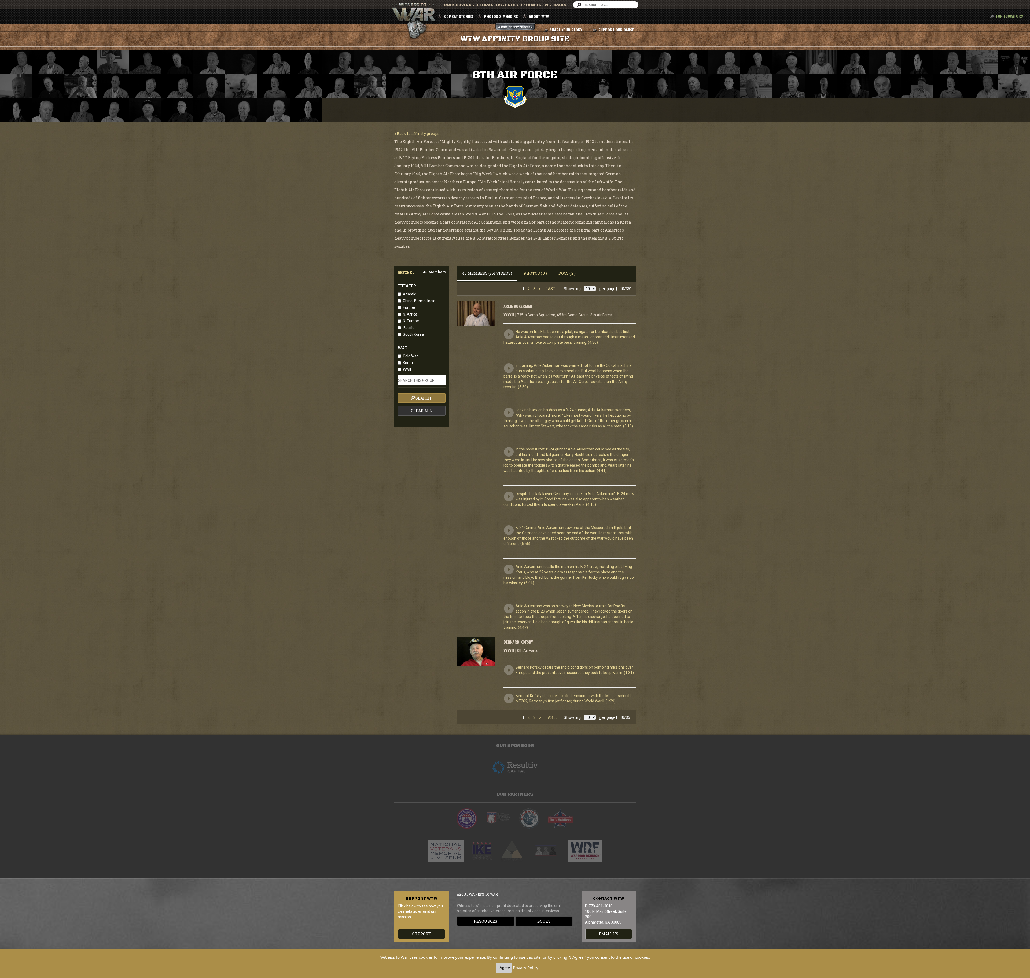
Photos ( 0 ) (535, 273)
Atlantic (409, 294)
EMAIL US (608, 933)
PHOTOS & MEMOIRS (501, 16)
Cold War (410, 356)
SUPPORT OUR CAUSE (616, 29)
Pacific (408, 327)
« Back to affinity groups (416, 133)
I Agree (504, 967)
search (423, 398)
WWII (407, 369)
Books (544, 921)
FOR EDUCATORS (1009, 16)
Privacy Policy (525, 967)
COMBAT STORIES (458, 16)
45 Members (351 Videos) (487, 273)
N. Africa (410, 314)
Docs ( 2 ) (567, 273)
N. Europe (411, 321)
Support (421, 933)
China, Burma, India (419, 301)
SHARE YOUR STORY (566, 29)
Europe (409, 307)
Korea (408, 363)
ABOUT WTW (539, 16)
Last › (551, 288)
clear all (421, 410)
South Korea (413, 334)
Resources (485, 921)
